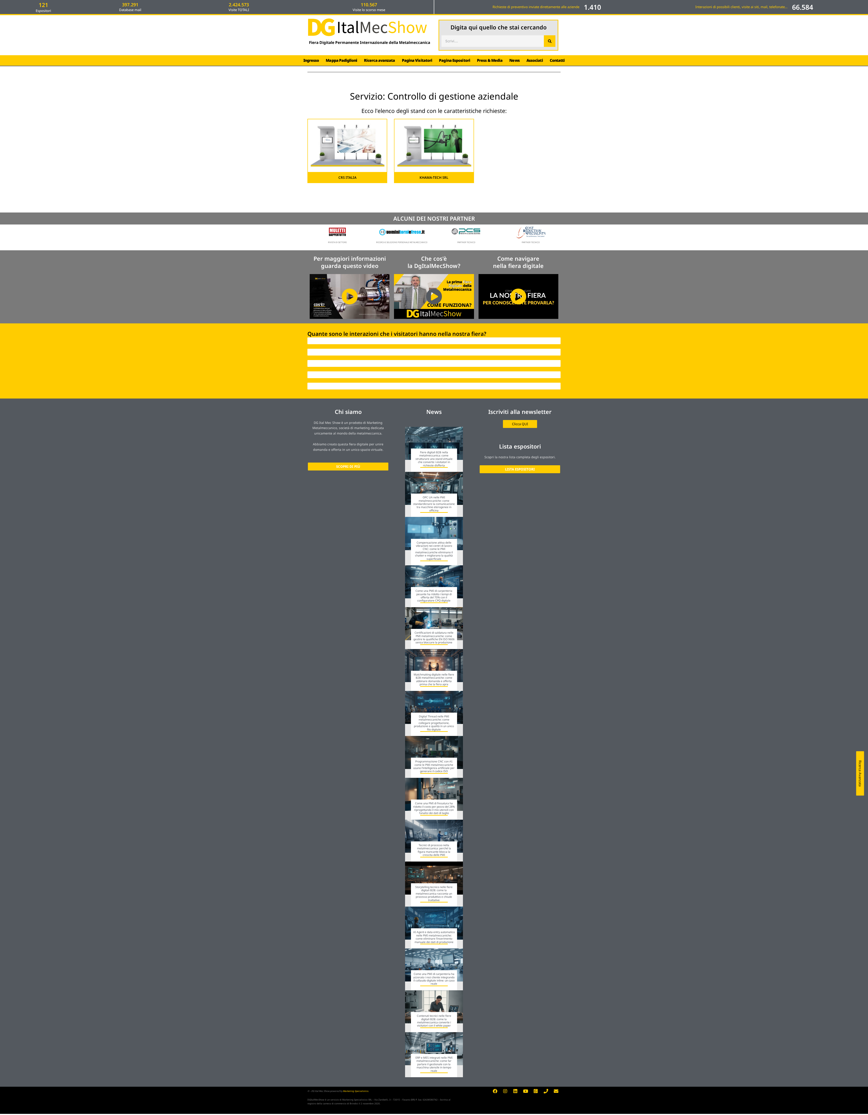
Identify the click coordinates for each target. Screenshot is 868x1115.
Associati (534, 60)
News (514, 60)
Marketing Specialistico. (356, 1091)
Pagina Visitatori (417, 60)
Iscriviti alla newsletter (520, 411)
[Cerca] (549, 41)
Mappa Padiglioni (341, 60)
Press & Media (489, 60)
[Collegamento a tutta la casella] (434, 449)
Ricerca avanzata (379, 60)
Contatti (557, 60)
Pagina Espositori (454, 60)
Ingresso (311, 60)
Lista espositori (520, 446)
